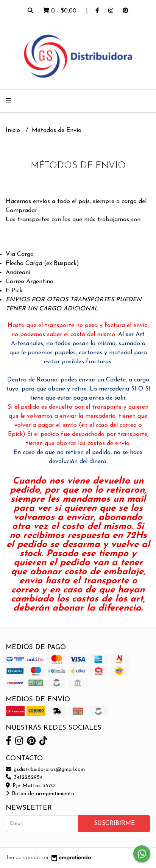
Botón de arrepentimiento (42, 794)
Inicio (14, 130)
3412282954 (27, 777)
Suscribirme (114, 823)
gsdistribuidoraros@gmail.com (48, 769)
